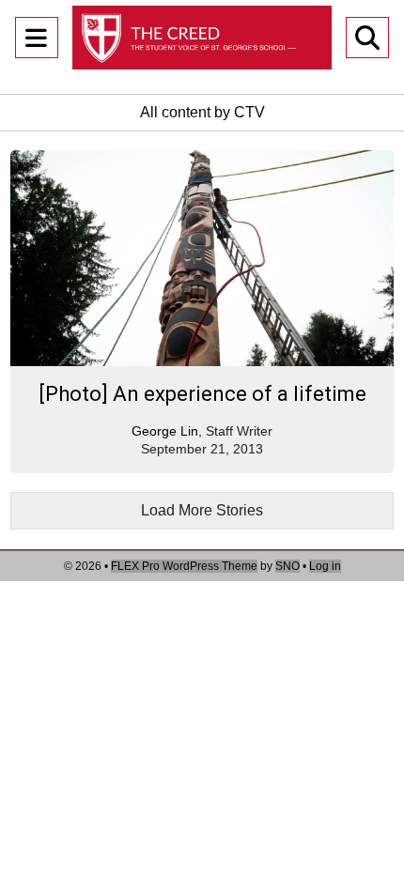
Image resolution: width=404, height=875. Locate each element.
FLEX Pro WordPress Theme (184, 566)
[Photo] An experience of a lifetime (202, 394)
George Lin (165, 430)
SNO (287, 566)
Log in (325, 566)
